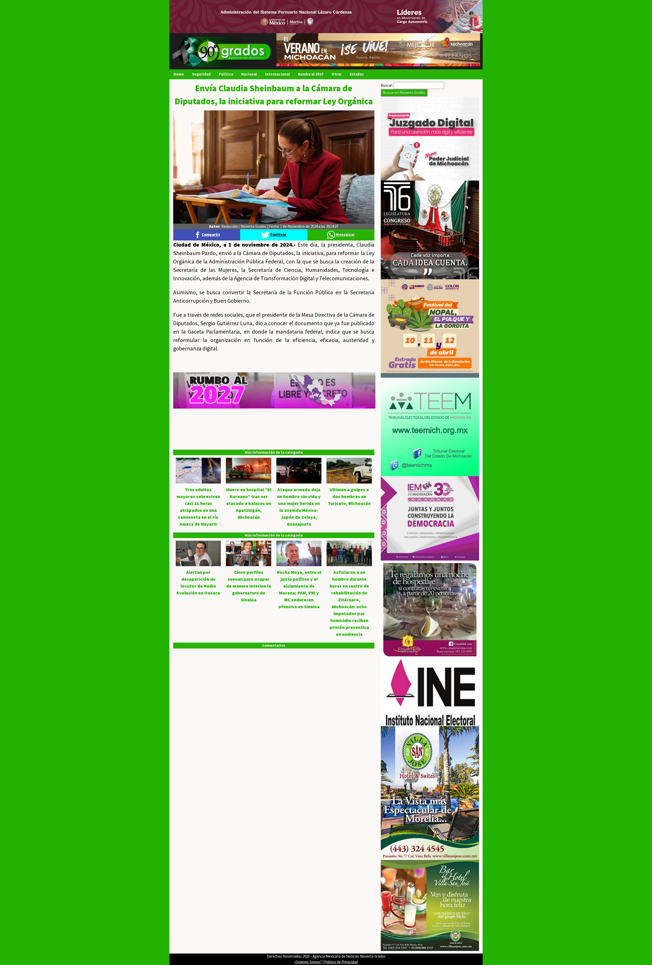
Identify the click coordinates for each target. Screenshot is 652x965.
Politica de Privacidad (341, 961)
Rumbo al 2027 (310, 74)
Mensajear (345, 234)
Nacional (249, 74)
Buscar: (387, 85)
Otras (337, 74)
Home (178, 74)
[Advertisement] (273, 444)
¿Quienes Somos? (308, 961)
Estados (357, 74)
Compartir (211, 234)
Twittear (277, 234)
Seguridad (201, 74)
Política (226, 74)
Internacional (277, 74)
